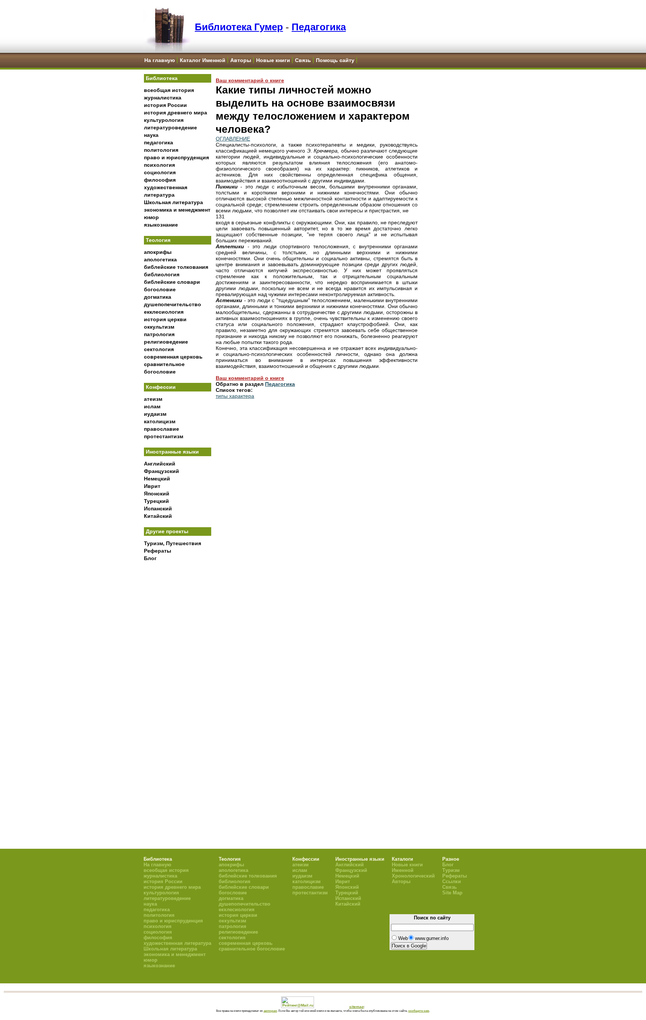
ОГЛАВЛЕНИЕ (233, 139)
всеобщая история (169, 90)
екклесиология (164, 312)
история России (165, 105)
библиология (161, 274)
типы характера (235, 396)
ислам (152, 406)
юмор (151, 217)
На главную (159, 60)
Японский (156, 494)
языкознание (161, 225)
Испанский (158, 508)
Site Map (452, 892)
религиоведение (166, 342)
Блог (150, 558)
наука (151, 135)
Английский (159, 464)
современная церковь (173, 357)
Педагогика (319, 27)
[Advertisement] (177, 688)
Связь (303, 60)
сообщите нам (418, 1011)
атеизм (153, 399)
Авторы (240, 60)
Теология (158, 240)
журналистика (162, 98)
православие (161, 429)
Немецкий (157, 479)
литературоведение (170, 127)
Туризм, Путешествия (172, 543)
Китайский (158, 516)
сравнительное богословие (252, 949)
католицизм (159, 421)
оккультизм (159, 327)
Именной (402, 870)
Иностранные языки (172, 452)
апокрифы (158, 252)
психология (159, 165)
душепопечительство (172, 304)
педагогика (158, 142)
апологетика (160, 259)
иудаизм (155, 414)
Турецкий (156, 501)
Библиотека (162, 78)
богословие (160, 289)
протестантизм (163, 436)
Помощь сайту (335, 60)
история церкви (165, 319)
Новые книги (273, 60)
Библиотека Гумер (239, 27)
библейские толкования (176, 267)
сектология (159, 349)
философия (160, 180)
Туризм (451, 870)
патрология (159, 334)
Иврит (152, 486)
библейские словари (172, 282)
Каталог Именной (202, 60)
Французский (161, 471)
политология (161, 150)
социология (160, 172)
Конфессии (161, 387)
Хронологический (413, 876)
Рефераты (157, 551)
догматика (157, 297)
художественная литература (177, 943)
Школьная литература (173, 202)
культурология (164, 120)
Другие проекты (167, 531)
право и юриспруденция (176, 157)
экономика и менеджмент (177, 210)
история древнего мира (175, 113)
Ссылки (451, 881)
